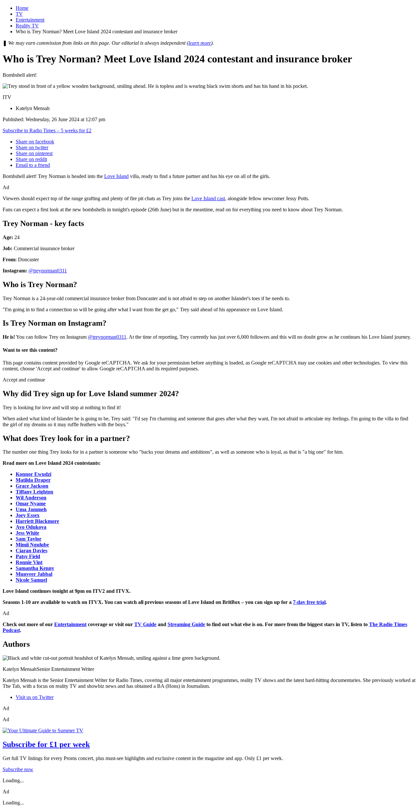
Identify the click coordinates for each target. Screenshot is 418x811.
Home (22, 8)
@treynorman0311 (47, 270)
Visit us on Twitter (35, 697)
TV (19, 14)
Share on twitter (32, 147)
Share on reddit (31, 159)
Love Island (116, 176)
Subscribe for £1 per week (46, 744)
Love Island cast (208, 198)
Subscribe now (18, 769)
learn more (199, 43)
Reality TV (27, 25)
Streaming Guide (186, 624)
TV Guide (145, 624)
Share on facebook (35, 141)
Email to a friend (33, 165)
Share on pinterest (34, 153)
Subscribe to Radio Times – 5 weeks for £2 (47, 130)
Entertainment (30, 20)
